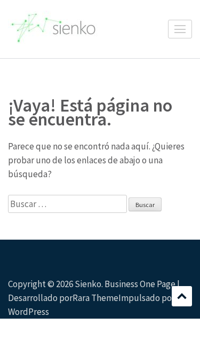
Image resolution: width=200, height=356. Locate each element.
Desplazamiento (182, 296)
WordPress (28, 312)
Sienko (88, 284)
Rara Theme (95, 298)
